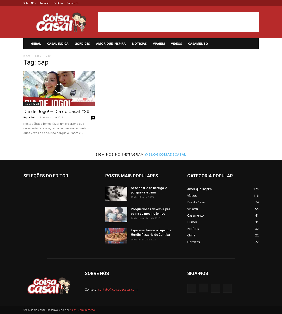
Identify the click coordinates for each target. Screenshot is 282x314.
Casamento (198, 43)
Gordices (82, 43)
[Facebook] (233, 3)
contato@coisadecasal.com (117, 289)
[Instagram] (240, 3)
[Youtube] (255, 3)
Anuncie (44, 3)
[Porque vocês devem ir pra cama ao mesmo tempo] (116, 214)
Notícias (139, 43)
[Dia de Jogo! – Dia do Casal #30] (59, 88)
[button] (253, 44)
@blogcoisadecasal (165, 154)
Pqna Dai (29, 117)
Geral (36, 43)
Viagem (159, 43)
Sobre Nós (29, 3)
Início (26, 56)
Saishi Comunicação (82, 310)
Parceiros (72, 3)
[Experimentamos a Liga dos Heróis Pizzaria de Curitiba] (116, 235)
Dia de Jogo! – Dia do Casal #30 (56, 111)
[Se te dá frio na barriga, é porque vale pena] (116, 193)
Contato (58, 3)
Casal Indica (58, 43)
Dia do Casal (32, 104)
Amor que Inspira (111, 43)
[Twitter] (248, 3)
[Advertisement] (178, 22)
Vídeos (176, 43)
